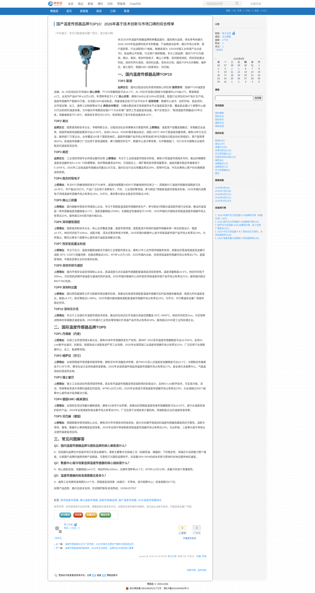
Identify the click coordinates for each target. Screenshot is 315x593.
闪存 (110, 3)
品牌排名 (221, 167)
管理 (126, 11)
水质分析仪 (223, 150)
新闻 (90, 3)
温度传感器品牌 (108, 500)
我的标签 (219, 126)
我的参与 (219, 119)
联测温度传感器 (69, 500)
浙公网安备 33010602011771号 (145, 588)
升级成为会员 (189, 538)
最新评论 (219, 123)
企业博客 (226, 37)
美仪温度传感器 (89, 500)
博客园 (54, 11)
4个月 (225, 40)
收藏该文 (91, 515)
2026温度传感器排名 (150, 500)
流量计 (221, 147)
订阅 (113, 11)
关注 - (75, 528)
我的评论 (219, 116)
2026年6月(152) (223, 194)
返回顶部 (202, 570)
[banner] (55, 3)
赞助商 (121, 3)
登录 (94, 575)
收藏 (199, 556)
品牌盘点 (221, 163)
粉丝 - (67, 528)
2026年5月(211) (223, 197)
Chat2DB (135, 3)
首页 (69, 11)
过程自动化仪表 (225, 157)
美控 (219, 160)
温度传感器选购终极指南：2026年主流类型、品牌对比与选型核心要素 (99, 548)
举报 (204, 556)
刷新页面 (191, 570)
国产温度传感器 (127, 500)
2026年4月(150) (223, 201)
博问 (100, 3)
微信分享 (105, 515)
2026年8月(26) (222, 188)
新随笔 (84, 11)
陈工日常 (68, 524)
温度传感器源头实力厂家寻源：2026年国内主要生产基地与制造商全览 (99, 544)
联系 (99, 11)
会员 (70, 3)
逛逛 (104, 575)
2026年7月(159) (223, 191)
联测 (220, 140)
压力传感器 (222, 170)
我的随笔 (219, 113)
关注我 (78, 515)
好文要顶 (65, 515)
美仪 (220, 144)
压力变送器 (223, 153)
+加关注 (58, 538)
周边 (80, 3)
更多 (217, 173)
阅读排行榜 (220, 208)
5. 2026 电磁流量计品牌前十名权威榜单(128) (237, 238)
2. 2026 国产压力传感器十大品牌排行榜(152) (237, 222)
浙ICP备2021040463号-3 (176, 588)
